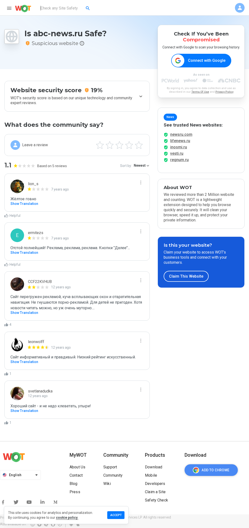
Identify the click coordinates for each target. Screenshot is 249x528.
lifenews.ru (180, 140)
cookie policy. (67, 517)
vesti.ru (176, 153)
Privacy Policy (224, 91)
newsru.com (181, 134)
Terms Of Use (200, 91)
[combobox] (65, 8)
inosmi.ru (178, 147)
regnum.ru (179, 159)
